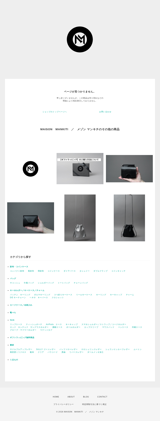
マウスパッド (108, 327)
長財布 (31, 271)
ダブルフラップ (100, 271)
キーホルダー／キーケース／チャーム (27, 290)
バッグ (13, 278)
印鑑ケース (137, 327)
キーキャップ (116, 295)
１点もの (14, 360)
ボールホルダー (73, 327)
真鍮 (64, 352)
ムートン (138, 349)
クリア (41, 352)
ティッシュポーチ (34, 324)
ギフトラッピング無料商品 (22, 337)
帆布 (32, 352)
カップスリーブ (91, 327)
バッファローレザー (68, 349)
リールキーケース (84, 295)
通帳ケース (57, 327)
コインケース (54, 271)
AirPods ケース (54, 324)
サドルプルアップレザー (21, 349)
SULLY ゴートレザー (46, 349)
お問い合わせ (105, 112)
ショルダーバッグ (46, 283)
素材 (12, 345)
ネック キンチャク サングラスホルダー (29, 327)
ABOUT (71, 397)
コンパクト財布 (17, 271)
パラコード (53, 352)
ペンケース (123, 327)
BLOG (86, 397)
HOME (56, 397)
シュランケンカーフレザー (117, 349)
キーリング (101, 295)
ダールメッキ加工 (95, 352)
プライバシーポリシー (63, 404)
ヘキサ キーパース (39, 297)
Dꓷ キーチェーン (18, 297)
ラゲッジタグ (46, 330)
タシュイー (85, 271)
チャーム (130, 295)
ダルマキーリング (42, 295)
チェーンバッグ (81, 283)
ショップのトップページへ (54, 112)
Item (12, 320)
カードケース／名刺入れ (22, 305)
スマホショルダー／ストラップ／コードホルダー (104, 324)
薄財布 (41, 271)
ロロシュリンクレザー (91, 349)
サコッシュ (15, 283)
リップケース (16, 324)
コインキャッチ (118, 271)
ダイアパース (70, 271)
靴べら (13, 312)
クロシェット (58, 297)
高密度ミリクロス (18, 352)
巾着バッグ (29, 283)
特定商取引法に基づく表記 (94, 404)
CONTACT (102, 397)
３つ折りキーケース (63, 295)
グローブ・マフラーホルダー (23, 330)
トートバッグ (64, 283)
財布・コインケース (19, 267)
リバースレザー (76, 352)
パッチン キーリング (20, 295)
